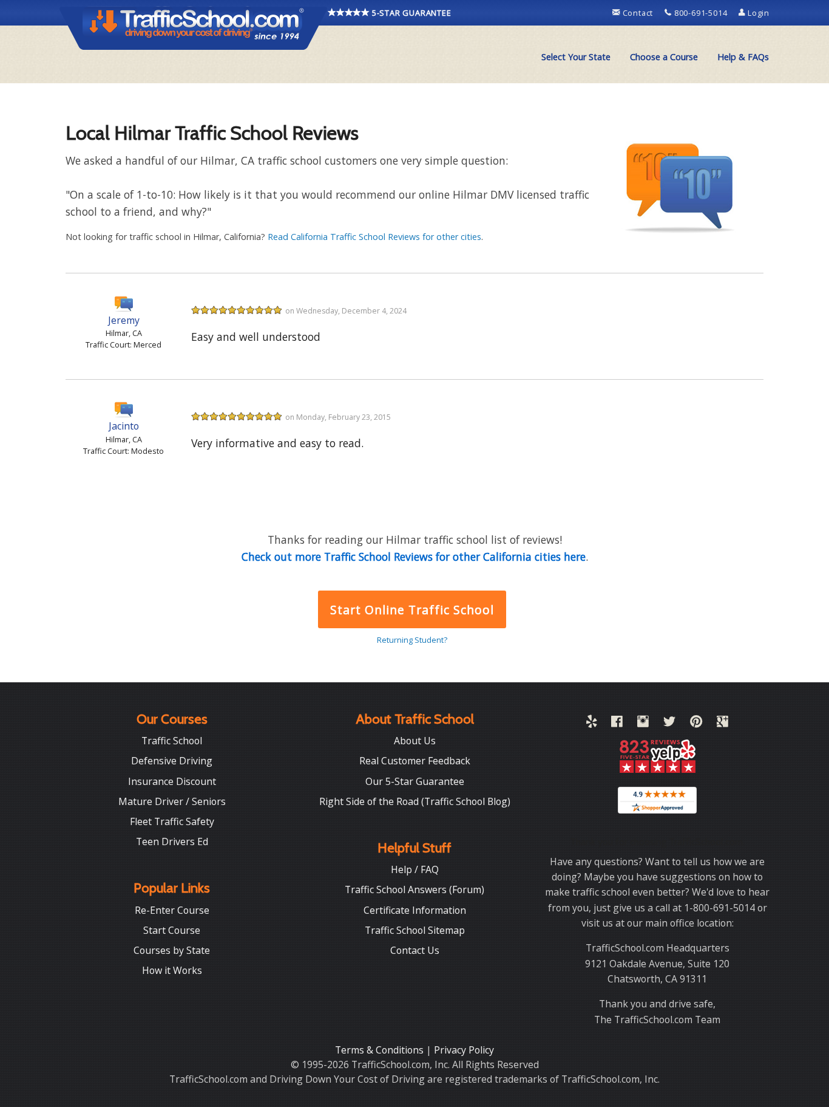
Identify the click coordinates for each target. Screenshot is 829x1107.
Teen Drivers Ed (172, 841)
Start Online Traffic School (411, 609)
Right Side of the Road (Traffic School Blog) (414, 801)
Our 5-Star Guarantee (414, 781)
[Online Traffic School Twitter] (669, 723)
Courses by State (172, 950)
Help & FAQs (743, 57)
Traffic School (171, 740)
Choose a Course (664, 57)
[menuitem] (576, 57)
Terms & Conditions (380, 1050)
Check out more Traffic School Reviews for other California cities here (414, 556)
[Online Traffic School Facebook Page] (617, 723)
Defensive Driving (171, 760)
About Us (415, 740)
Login (757, 12)
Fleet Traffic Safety (172, 821)
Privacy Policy (464, 1050)
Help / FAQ (415, 869)
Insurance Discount (172, 781)
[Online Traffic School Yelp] (591, 723)
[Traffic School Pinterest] (696, 723)
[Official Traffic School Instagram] (643, 723)
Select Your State (576, 57)
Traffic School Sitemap (415, 930)
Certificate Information (415, 910)
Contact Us (414, 950)
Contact (637, 12)
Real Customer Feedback (414, 760)
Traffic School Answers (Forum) (414, 889)
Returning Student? (412, 639)
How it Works (172, 970)
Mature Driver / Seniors (172, 801)
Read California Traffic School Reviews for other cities (374, 236)
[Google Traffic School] (722, 723)
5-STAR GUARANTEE (411, 12)
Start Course (171, 930)
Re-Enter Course (172, 910)
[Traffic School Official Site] (193, 27)
